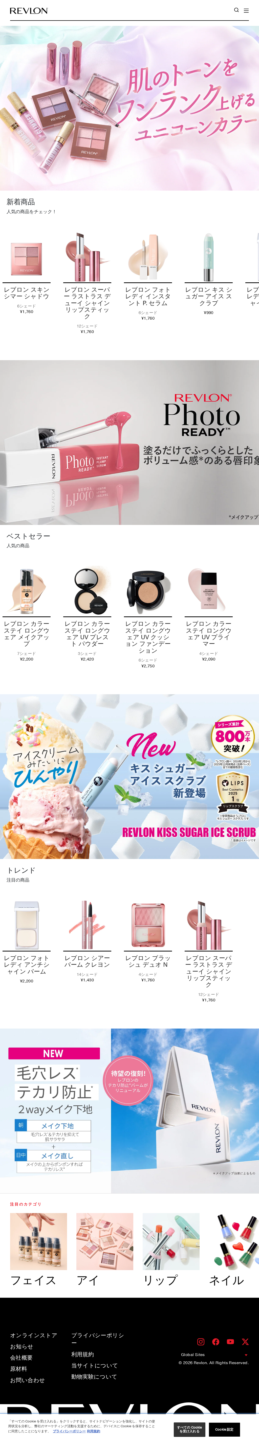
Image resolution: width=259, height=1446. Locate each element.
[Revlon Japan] (29, 11)
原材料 (18, 1369)
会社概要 (21, 1358)
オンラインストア (33, 1335)
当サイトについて (94, 1365)
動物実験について (94, 1377)
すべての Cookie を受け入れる (189, 1429)
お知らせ (22, 1346)
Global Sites (193, 1355)
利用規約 (82, 1354)
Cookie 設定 (224, 1429)
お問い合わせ (27, 1380)
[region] (129, 1430)
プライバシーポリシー (97, 1339)
